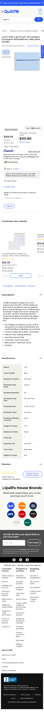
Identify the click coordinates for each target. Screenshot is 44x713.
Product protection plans (20, 634)
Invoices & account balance (6, 593)
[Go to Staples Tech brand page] (33, 514)
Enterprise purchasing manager (20, 621)
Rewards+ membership (21, 577)
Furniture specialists (20, 628)
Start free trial (34, 151)
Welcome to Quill (8, 655)
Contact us (6, 627)
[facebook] (27, 560)
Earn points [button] (33, 128)
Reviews (31, 286)
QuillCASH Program (20, 588)
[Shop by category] (2, 11)
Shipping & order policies (7, 606)
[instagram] (14, 560)
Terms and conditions (22, 549)
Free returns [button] (12, 181)
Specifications (21, 286)
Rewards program (19, 582)
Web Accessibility (9, 670)
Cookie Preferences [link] (26, 698)
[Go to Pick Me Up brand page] (33, 506)
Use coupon (34, 543)
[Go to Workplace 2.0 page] (27, 523)
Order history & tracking (8, 577)
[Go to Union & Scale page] (16, 523)
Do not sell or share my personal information (22, 702)
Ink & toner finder (34, 582)
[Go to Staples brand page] (22, 514)
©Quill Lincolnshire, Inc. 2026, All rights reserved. (19, 687)
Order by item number (35, 592)
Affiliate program (19, 645)
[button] (43, 2)
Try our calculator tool (29, 156)
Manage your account (7, 586)
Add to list (10, 187)
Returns (5, 581)
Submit (9, 206)
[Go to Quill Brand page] (10, 506)
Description (8, 286)
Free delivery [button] (8, 270)
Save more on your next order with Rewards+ (22, 3)
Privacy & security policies (5, 621)
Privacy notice (25, 695)
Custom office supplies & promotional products (21, 606)
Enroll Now (24, 142)
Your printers (35, 587)
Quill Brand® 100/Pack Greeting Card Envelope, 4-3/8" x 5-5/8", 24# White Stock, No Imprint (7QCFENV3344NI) (16, 255)
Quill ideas (20, 640)
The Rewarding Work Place (13, 663)
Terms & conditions (9, 695)
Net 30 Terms (21, 599)
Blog (4, 659)
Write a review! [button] (33, 46)
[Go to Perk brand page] (10, 514)
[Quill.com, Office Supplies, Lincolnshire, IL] (10, 680)
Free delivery (12, 162)
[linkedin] (21, 560)
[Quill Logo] (11, 11)
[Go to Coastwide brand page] (22, 506)
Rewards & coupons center (34, 599)
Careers (5, 666)
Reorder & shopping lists (35, 577)
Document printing (20, 614)
